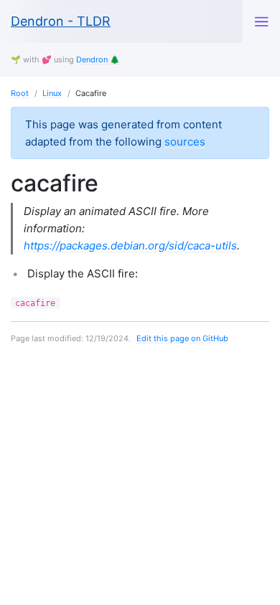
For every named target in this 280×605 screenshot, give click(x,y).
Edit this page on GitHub (182, 338)
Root (20, 93)
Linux (52, 93)
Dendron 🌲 (98, 59)
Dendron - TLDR (61, 21)
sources (184, 141)
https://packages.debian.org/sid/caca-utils (130, 245)
